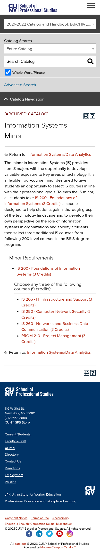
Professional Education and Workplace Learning (40, 501)
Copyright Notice (16, 518)
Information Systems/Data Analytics (59, 154)
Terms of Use (40, 518)
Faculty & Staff (15, 441)
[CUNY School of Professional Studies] (29, 396)
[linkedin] (39, 533)
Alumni (10, 448)
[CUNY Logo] (32, 7)
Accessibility (60, 518)
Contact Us (13, 461)
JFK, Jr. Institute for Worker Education (33, 494)
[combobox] (50, 24)
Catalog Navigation (27, 99)
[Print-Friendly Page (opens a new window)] (86, 116)
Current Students (18, 434)
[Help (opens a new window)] (92, 116)
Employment (14, 475)
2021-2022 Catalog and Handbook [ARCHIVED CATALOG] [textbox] (51, 24)
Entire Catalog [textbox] (19, 48)
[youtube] (59, 533)
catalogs (20, 543)
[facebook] (29, 533)
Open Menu (92, 6)
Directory (12, 454)
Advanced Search (20, 84)
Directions (12, 468)
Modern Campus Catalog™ (58, 547)
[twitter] (49, 533)
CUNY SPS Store (17, 422)
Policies (10, 482)
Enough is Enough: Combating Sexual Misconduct (38, 524)
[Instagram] (70, 533)
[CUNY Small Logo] (90, 491)
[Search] (90, 61)
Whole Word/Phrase (28, 72)
